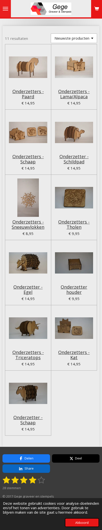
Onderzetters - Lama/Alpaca (74, 94)
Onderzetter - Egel (28, 289)
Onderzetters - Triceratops (28, 355)
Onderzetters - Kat (74, 355)
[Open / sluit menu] (5, 8)
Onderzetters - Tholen (74, 224)
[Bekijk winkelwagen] (96, 8)
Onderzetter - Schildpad (74, 159)
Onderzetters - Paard (28, 94)
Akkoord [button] (82, 522)
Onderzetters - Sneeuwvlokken (28, 224)
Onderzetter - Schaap (28, 420)
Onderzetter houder (74, 289)
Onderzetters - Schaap (28, 159)
